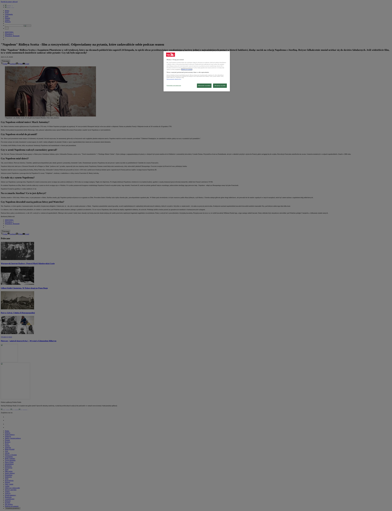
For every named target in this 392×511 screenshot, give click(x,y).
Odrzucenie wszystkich (204, 85)
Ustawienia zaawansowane (174, 85)
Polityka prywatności (187, 69)
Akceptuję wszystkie (220, 85)
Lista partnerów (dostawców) (174, 79)
